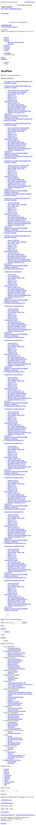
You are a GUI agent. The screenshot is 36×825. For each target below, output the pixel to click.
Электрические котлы (14, 705)
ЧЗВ (5, 785)
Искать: (3, 622)
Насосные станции (13, 716)
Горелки (10, 700)
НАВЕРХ (3, 823)
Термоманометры (13, 678)
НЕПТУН (11, 673)
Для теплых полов (13, 709)
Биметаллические (13, 724)
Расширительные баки (14, 649)
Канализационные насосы (15, 714)
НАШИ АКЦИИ (3, 58)
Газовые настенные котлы (15, 697)
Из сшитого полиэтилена (15, 739)
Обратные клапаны (13, 665)
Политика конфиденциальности (25, 815)
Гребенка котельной (14, 701)
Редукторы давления (14, 667)
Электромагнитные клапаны (16, 668)
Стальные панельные (14, 728)
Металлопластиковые (14, 742)
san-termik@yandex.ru (7, 803)
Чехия (6, 640)
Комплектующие (13, 725)
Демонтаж (11, 44)
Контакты (7, 47)
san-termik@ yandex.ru (11, 27)
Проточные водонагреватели (16, 656)
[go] (18, 791)
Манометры (11, 676)
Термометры (11, 679)
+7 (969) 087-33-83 (29, 2)
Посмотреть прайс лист (8, 815)
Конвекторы (11, 727)
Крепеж (10, 731)
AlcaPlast (6, 631)
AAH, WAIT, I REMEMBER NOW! (11, 9)
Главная (6, 62)
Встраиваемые (12, 761)
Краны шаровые (12, 664)
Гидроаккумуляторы (14, 648)
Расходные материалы (14, 733)
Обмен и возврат (9, 781)
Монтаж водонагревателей (16, 42)
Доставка (7, 48)
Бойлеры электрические (15, 654)
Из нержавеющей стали (15, 738)
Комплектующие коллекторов (17, 711)
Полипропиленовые (14, 744)
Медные (10, 741)
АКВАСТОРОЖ (12, 672)
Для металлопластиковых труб (17, 683)
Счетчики (11, 747)
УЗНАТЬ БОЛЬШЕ (22, 115)
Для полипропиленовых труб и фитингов (20, 684)
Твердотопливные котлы (15, 703)
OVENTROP (11, 752)
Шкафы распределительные (12, 760)
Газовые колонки (13, 690)
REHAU (10, 736)
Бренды (6, 39)
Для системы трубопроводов (16, 687)
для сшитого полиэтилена (15, 757)
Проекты (7, 45)
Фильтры (10, 749)
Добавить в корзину (10, 115)
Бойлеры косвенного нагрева (16, 653)
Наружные (11, 763)
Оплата (6, 50)
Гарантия (7, 783)
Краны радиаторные (14, 662)
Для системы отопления (15, 686)
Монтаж (6, 40)
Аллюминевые (12, 722)
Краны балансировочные (15, 660)
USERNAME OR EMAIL (24, 5)
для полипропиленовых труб (16, 755)
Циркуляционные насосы (15, 719)
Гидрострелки (12, 698)
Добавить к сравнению (11, 117)
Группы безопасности (14, 659)
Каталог (6, 37)
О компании (8, 775)
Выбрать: (3, 628)
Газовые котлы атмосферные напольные (20, 692)
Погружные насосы (13, 717)
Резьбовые (11, 758)
